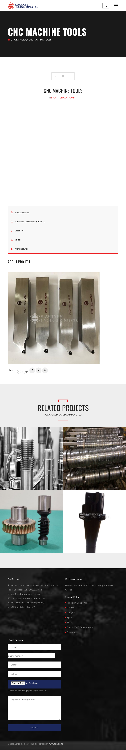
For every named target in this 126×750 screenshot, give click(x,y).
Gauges (71, 612)
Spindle (70, 617)
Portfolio (19, 39)
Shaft (69, 622)
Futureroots (56, 744)
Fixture (70, 607)
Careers (71, 632)
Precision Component (78, 602)
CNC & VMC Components (80, 627)
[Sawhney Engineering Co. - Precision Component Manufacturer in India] (23, 5)
